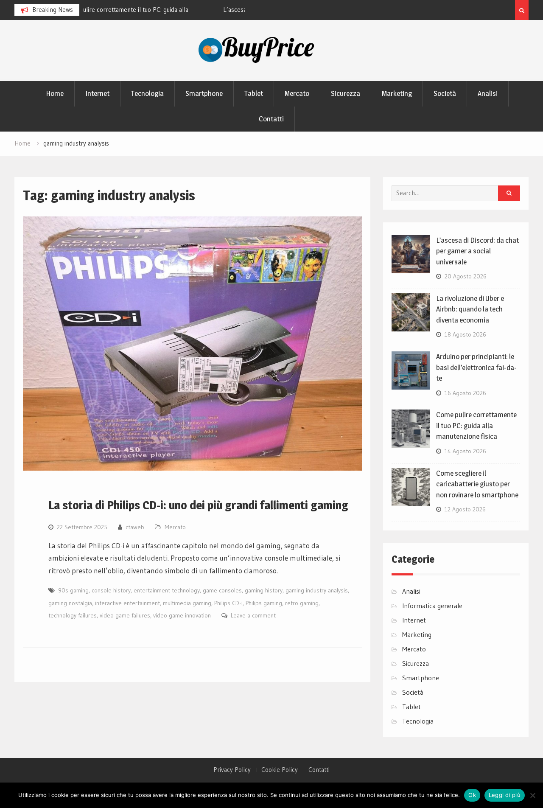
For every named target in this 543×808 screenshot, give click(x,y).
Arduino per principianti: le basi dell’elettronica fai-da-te (476, 367)
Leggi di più (505, 794)
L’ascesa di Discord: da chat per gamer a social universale (477, 251)
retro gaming (302, 603)
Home (55, 93)
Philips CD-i (228, 603)
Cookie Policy (279, 770)
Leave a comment (253, 615)
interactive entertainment (127, 603)
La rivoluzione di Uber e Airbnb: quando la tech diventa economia (470, 309)
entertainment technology (167, 590)
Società (445, 93)
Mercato (297, 93)
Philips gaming (264, 603)
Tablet (253, 93)
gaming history (264, 590)
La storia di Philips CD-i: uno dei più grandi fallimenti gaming (198, 505)
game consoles (222, 590)
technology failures (72, 615)
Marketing (397, 93)
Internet (97, 93)
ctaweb (135, 527)
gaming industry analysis (316, 590)
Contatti (271, 119)
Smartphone (204, 93)
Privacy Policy (232, 770)
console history (111, 590)
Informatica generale (432, 605)
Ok (472, 794)
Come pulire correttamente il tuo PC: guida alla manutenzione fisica (476, 425)
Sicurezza (345, 93)
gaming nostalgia (70, 603)
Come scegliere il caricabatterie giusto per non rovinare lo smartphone (477, 484)
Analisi (488, 93)
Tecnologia (147, 93)
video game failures (125, 615)
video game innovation (182, 615)
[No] (532, 795)
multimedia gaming (187, 603)
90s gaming (73, 590)
